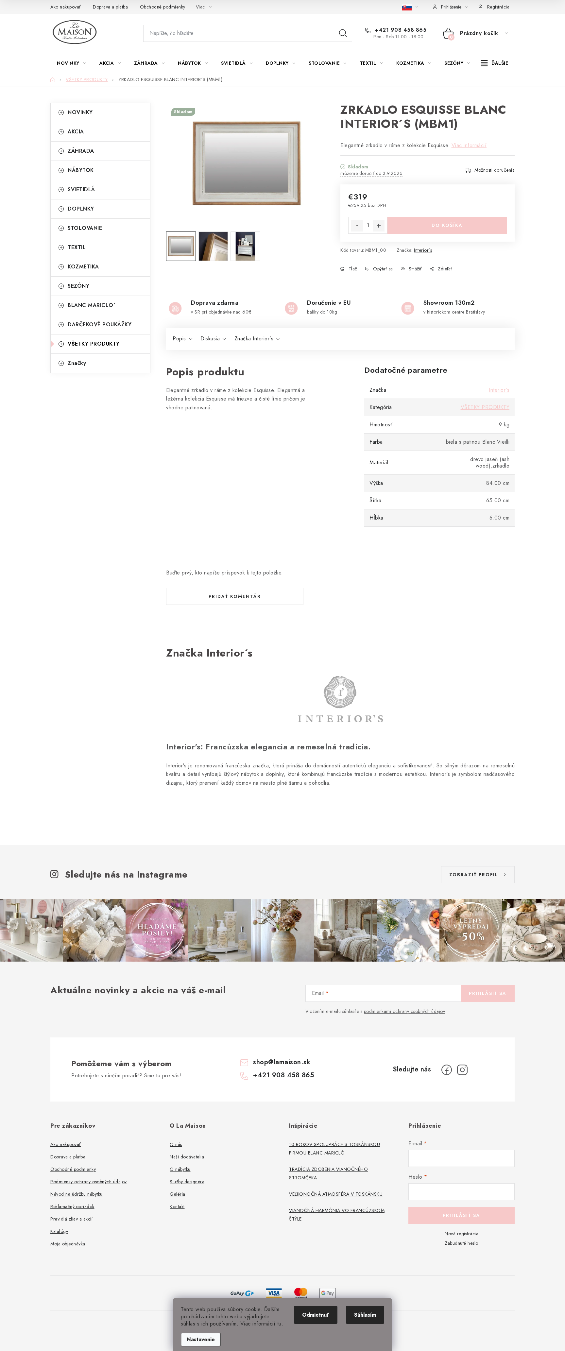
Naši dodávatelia (187, 1157)
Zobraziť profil (473, 874)
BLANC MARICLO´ (91, 305)
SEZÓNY (78, 286)
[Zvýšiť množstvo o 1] (379, 225)
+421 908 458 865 (399, 30)
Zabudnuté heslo (461, 1243)
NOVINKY (80, 112)
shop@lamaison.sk (281, 1062)
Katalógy (59, 1231)
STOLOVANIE (85, 228)
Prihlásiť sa (487, 993)
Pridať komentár (235, 596)
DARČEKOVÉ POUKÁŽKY (99, 324)
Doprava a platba (110, 7)
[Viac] (494, 63)
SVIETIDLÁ (81, 189)
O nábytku (180, 1169)
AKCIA (76, 131)
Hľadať (343, 33)
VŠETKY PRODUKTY (94, 344)
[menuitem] (71, 63)
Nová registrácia (461, 1233)
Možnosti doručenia (494, 170)
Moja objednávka (67, 1243)
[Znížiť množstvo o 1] (357, 225)
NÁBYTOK (81, 170)
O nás (176, 1144)
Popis (179, 338)
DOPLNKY (81, 209)
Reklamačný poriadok (72, 1206)
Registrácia (498, 7)
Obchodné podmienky (162, 7)
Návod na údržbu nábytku (76, 1194)
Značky (77, 363)
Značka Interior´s (254, 338)
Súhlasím (365, 1315)
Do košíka (447, 225)
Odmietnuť (315, 1315)
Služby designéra (187, 1181)
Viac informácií (469, 145)
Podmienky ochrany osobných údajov (88, 1181)
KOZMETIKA (83, 266)
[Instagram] (462, 1070)
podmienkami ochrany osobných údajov (404, 1011)
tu (279, 1323)
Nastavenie (201, 1339)
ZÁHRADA (81, 151)
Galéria (177, 1194)
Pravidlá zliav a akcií (71, 1219)
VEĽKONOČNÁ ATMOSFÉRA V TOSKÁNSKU (336, 1194)
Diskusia (210, 338)
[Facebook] (446, 1070)
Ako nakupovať (65, 7)
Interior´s (423, 250)
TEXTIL (77, 247)
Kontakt (177, 1206)
